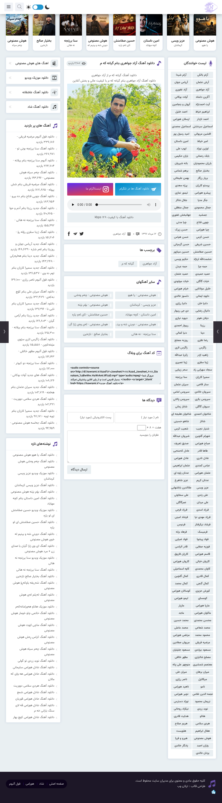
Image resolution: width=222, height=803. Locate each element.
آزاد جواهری (202, 90)
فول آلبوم (14, 784)
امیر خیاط (202, 141)
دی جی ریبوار (181, 311)
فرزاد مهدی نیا (203, 517)
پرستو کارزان (202, 185)
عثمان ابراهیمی (181, 466)
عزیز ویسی (203, 488)
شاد (41, 784)
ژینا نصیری (181, 362)
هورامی (30, 784)
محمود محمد (202, 635)
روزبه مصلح (181, 340)
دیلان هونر (203, 318)
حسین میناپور (181, 252)
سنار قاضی (203, 384)
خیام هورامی (181, 289)
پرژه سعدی (181, 185)
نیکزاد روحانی (181, 709)
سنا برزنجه (181, 377)
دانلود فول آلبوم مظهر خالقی (37, 351)
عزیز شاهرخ (181, 480)
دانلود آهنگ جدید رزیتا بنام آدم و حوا (32, 208)
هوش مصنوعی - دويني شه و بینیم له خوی (135, 324)
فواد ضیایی (181, 539)
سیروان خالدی (203, 392)
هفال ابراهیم (202, 731)
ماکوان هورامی (202, 613)
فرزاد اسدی (202, 510)
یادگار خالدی (181, 746)
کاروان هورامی (181, 561)
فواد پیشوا (203, 539)
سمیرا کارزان (202, 377)
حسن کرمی (202, 237)
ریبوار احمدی (181, 325)
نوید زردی (202, 709)
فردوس (181, 524)
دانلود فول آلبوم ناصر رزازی (38, 279)
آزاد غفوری (181, 90)
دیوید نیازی (181, 318)
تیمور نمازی (181, 193)
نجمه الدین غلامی (203, 694)
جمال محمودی (202, 208)
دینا (202, 333)
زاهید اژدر (202, 355)
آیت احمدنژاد (203, 104)
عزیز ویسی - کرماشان (143, 305)
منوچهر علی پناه (181, 665)
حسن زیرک (181, 230)
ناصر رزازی (181, 679)
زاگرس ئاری (181, 348)
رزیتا (202, 325)
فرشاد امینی (181, 517)
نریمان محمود (202, 701)
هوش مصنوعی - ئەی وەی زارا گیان (87, 324)
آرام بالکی (202, 75)
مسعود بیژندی (203, 650)
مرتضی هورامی (181, 635)
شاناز (202, 421)
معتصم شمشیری (202, 665)
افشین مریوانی (202, 134)
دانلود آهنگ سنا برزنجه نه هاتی (35, 220)
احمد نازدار (203, 119)
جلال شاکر (181, 200)
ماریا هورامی (203, 606)
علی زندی (203, 495)
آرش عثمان (202, 82)
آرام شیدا (181, 75)
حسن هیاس (181, 237)
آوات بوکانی (181, 97)
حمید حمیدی (202, 274)
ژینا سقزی (202, 362)
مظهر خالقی (181, 657)
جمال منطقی (181, 208)
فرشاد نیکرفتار (203, 524)
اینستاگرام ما (93, 188)
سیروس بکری (202, 399)
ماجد (181, 613)
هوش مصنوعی (202, 738)
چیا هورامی (202, 230)
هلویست (181, 731)
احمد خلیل (181, 112)
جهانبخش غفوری (181, 215)
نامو (203, 687)
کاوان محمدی (202, 569)
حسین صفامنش (202, 252)
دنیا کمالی (181, 333)
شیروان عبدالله (181, 436)
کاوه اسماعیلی (181, 569)
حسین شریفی (203, 244)
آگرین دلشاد (203, 97)
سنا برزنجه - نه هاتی (143, 334)
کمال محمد (181, 583)
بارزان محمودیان (203, 163)
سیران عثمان (181, 384)
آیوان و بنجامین (181, 104)
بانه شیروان (181, 163)
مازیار (181, 606)
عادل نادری (203, 458)
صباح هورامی (202, 443)
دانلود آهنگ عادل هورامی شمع (35, 692)
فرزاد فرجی (181, 510)
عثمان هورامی (203, 473)
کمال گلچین (181, 576)
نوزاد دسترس (181, 701)
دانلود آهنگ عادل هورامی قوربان (34, 699)
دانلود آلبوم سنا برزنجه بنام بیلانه (34, 160)
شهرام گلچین (202, 436)
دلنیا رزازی (181, 303)
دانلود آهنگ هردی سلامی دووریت (33, 399)
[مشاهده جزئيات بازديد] (213, 793)
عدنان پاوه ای (181, 473)
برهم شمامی (181, 171)
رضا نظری (203, 340)
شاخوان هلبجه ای (181, 414)
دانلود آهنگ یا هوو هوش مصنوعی (33, 455)
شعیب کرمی (181, 429)
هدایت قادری (181, 716)
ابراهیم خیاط (203, 112)
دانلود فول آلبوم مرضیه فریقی (36, 136)
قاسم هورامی (202, 554)
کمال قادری (202, 576)
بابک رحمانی (202, 156)
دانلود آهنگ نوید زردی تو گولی (36, 661)
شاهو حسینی (181, 421)
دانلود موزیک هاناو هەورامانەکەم (34, 606)
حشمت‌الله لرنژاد (203, 259)
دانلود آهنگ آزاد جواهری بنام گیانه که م (127, 63)
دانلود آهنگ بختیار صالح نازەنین (35, 576)
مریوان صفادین (181, 642)
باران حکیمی (181, 156)
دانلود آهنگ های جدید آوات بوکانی (33, 375)
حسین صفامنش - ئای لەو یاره (90, 314)
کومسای (202, 598)
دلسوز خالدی (181, 296)
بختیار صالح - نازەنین (95, 334)
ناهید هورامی (181, 687)
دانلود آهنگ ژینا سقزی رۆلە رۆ (36, 232)
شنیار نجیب (202, 429)
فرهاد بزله (181, 532)
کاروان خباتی (203, 561)
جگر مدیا (202, 200)
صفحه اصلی (56, 784)
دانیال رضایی (203, 311)
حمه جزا (202, 266)
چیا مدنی (181, 222)
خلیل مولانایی (203, 289)
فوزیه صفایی (203, 547)
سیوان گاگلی (203, 407)
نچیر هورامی (181, 694)
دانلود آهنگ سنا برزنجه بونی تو (35, 148)
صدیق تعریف (181, 443)
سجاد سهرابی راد (202, 370)
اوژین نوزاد (203, 149)
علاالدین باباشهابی (181, 488)
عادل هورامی (181, 458)
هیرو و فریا (181, 738)
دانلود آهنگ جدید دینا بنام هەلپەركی (32, 256)
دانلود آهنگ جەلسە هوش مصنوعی (33, 423)
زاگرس (202, 348)
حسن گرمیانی (181, 244)
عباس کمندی (202, 466)
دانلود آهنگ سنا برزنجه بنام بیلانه (34, 327)
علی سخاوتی (181, 495)
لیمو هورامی (181, 598)
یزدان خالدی (202, 753)
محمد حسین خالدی (181, 621)
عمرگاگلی (181, 502)
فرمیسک (202, 532)
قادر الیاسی (181, 547)
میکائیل (202, 679)
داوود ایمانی (202, 296)
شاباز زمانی (181, 407)
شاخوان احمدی (202, 414)
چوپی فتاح (203, 222)
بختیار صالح (202, 171)
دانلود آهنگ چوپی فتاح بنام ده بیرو (33, 196)
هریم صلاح (181, 723)
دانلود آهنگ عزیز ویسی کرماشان (34, 485)
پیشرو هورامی (203, 193)
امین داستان (181, 141)
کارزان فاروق (181, 554)
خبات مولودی (181, 281)
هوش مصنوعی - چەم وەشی (91, 295)
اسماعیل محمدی (181, 126)
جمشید (203, 215)
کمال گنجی (202, 583)
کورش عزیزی (203, 591)
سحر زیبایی (181, 370)
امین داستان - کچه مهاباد (140, 314)
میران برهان (202, 672)
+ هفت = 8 (153, 427)
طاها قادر (203, 451)
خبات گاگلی (202, 281)
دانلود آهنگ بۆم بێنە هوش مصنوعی (32, 492)
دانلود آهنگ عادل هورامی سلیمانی (33, 667)
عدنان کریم (202, 480)
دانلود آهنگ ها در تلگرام (134, 188)
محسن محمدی (202, 620)
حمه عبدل (181, 266)
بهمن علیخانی (181, 178)
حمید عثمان (181, 274)
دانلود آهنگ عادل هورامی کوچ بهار (33, 717)
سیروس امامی (181, 392)
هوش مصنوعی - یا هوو (142, 295)
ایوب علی (181, 149)
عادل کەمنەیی (181, 451)
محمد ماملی (181, 628)
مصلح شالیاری (203, 657)
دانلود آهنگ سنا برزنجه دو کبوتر (35, 363)
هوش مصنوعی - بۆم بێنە (93, 305)
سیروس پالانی (181, 399)
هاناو (202, 716)
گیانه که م (128, 263)
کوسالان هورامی (181, 591)
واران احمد (203, 746)
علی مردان (202, 502)
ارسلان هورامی (181, 119)
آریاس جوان (181, 82)
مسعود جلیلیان (181, 650)
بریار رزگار (203, 178)
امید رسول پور (181, 134)
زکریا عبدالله (181, 355)
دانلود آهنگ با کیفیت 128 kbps (114, 217)
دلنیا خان (203, 303)
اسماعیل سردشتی (203, 126)
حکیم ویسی (181, 259)
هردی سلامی (203, 723)
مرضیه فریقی (202, 642)
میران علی (181, 672)
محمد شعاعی (202, 628)
